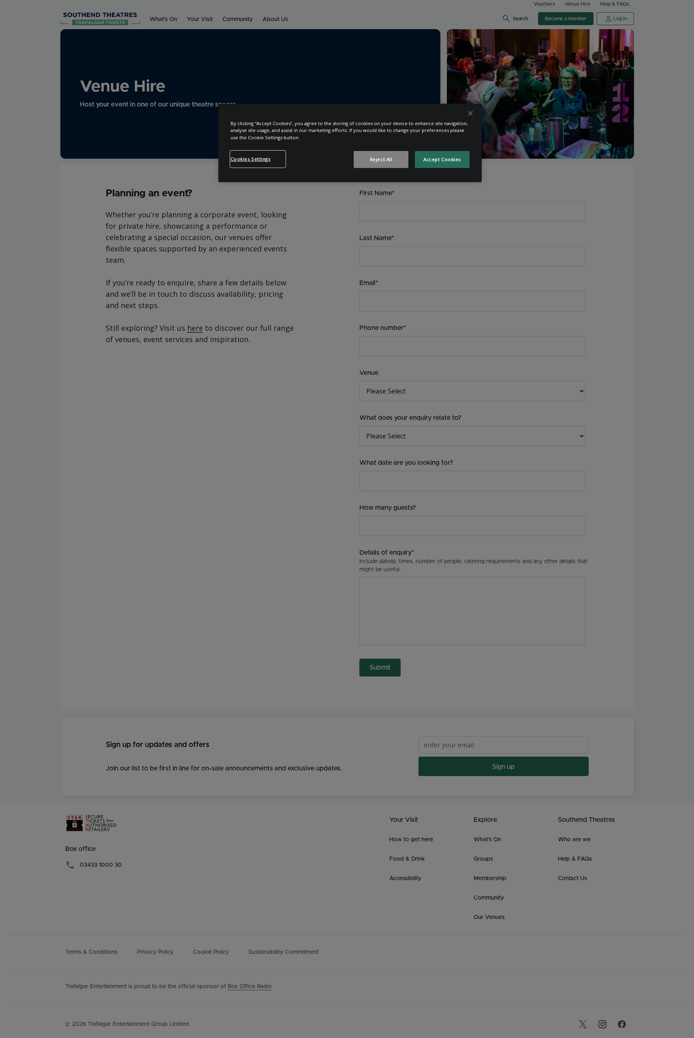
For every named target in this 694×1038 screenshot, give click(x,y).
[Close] (470, 113)
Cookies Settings (251, 159)
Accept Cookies (442, 159)
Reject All (381, 159)
